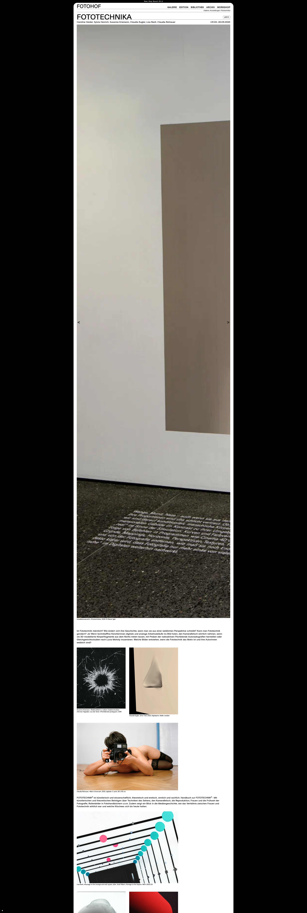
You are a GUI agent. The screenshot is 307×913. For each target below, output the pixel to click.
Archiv (210, 7)
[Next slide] (228, 322)
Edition (183, 7)
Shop (150, 1)
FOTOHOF (89, 6)
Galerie (172, 7)
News (146, 1)
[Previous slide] (79, 322)
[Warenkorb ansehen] (162, 1)
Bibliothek (197, 7)
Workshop (223, 7)
